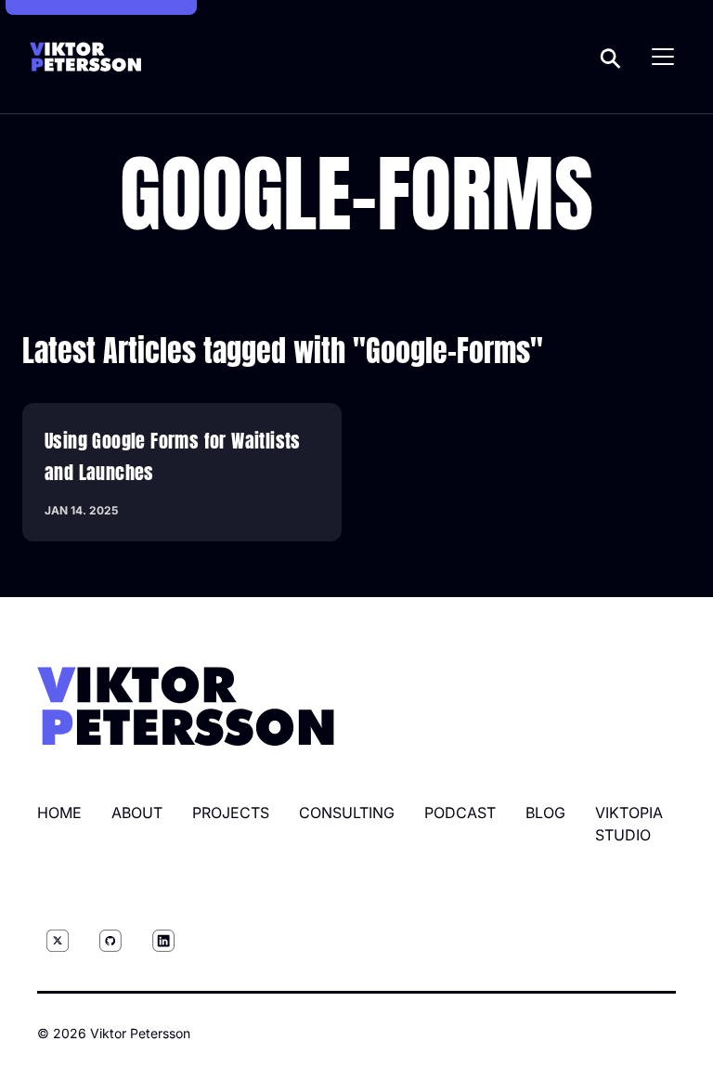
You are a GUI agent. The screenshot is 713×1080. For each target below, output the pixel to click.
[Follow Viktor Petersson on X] (57, 940)
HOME (59, 812)
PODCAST (460, 812)
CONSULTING (347, 812)
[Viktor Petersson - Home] (85, 57)
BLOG (545, 812)
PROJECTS (230, 812)
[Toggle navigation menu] (662, 56)
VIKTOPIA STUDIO (629, 823)
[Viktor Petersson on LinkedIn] (163, 940)
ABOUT (136, 812)
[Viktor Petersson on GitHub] (110, 940)
